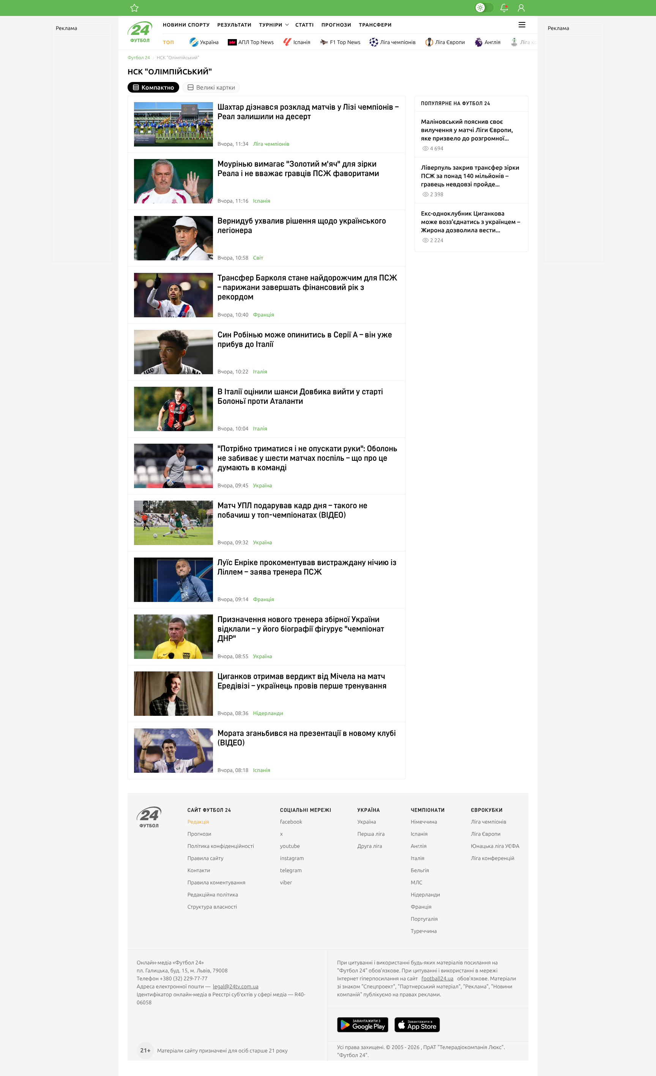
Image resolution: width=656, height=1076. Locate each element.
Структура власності (212, 907)
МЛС (416, 882)
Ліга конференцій (542, 42)
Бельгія (420, 870)
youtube (290, 846)
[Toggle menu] (522, 24)
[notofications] (504, 8)
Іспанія (301, 42)
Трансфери (375, 25)
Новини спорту (186, 25)
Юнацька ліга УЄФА (495, 846)
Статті (304, 25)
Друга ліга (370, 846)
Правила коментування (217, 882)
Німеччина (424, 822)
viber (286, 882)
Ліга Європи (450, 42)
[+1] (134, 8)
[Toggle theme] (484, 7)
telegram (291, 870)
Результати (235, 25)
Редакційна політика (213, 895)
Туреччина (424, 931)
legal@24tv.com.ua (236, 986)
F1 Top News (345, 42)
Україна (209, 42)
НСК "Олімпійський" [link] (178, 57)
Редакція (199, 822)
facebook (291, 822)
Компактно (158, 87)
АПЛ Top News (256, 42)
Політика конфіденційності (221, 846)
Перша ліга (371, 834)
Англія (493, 42)
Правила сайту (206, 858)
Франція (263, 315)
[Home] (140, 40)
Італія (260, 372)
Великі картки (215, 87)
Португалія (424, 919)
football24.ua (437, 978)
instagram (292, 858)
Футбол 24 (139, 57)
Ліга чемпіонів (397, 42)
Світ (258, 258)
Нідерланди (268, 713)
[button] (273, 24)
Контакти (199, 870)
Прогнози (337, 25)
